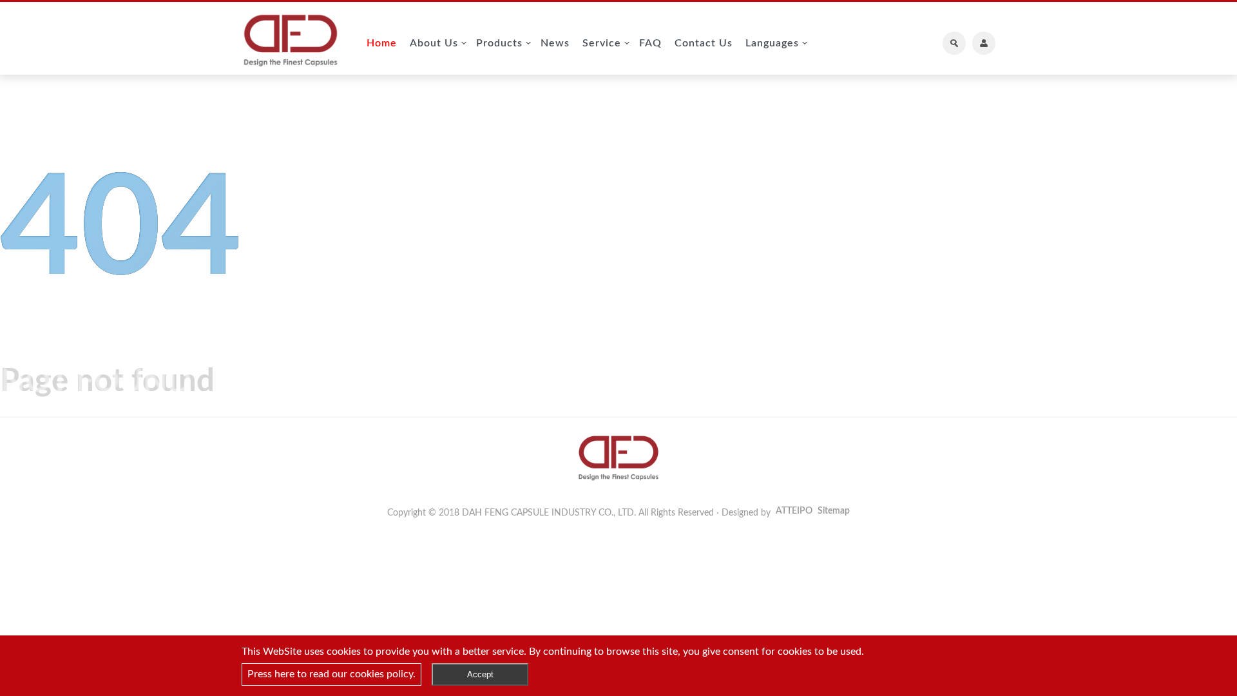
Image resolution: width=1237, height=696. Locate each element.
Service (601, 43)
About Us (434, 43)
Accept (480, 674)
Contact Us (704, 43)
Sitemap (834, 511)
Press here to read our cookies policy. (331, 674)
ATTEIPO (794, 511)
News (555, 43)
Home (382, 43)
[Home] (291, 42)
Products (499, 43)
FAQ (650, 43)
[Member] (983, 43)
